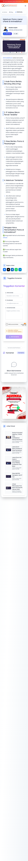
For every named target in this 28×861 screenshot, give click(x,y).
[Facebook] (4, 269)
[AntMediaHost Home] (9, 6)
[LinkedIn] (12, 269)
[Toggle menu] (25, 5)
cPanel (5, 238)
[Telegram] (20, 269)
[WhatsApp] (16, 269)
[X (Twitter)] (8, 269)
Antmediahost (7, 58)
